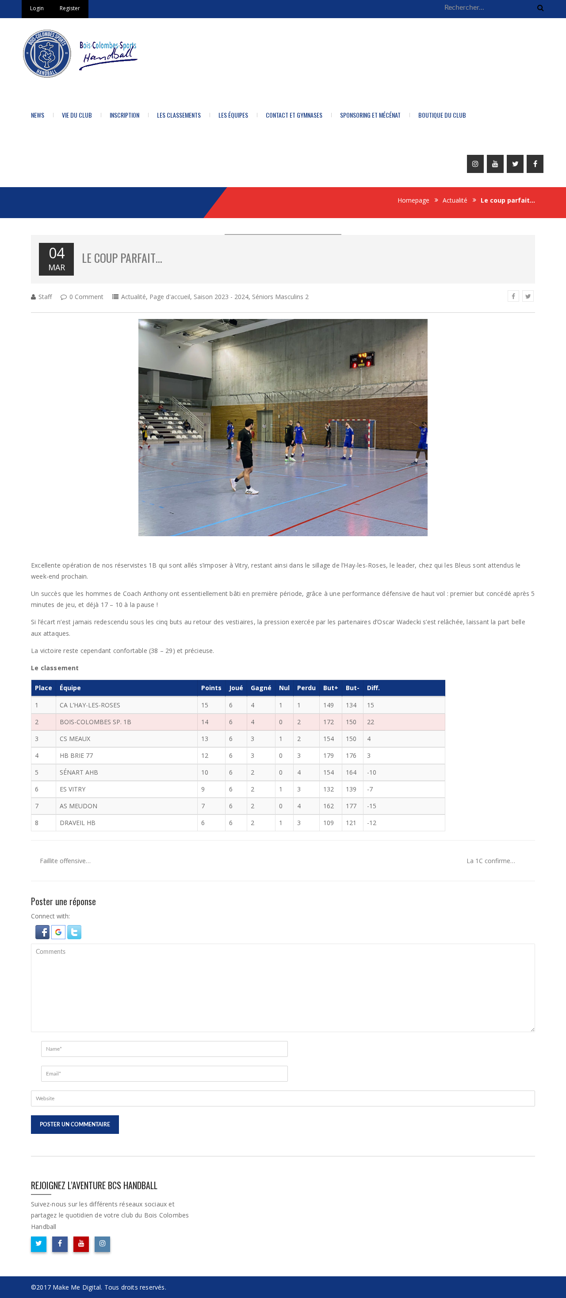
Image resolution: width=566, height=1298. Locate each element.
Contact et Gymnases (294, 114)
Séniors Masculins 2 (280, 296)
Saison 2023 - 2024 (221, 296)
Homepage (413, 200)
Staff (45, 296)
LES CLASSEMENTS (179, 114)
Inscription (124, 114)
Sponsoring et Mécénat (370, 114)
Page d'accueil (169, 296)
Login (37, 8)
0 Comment (86, 296)
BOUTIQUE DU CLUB (442, 114)
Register (70, 8)
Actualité (455, 200)
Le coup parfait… (122, 257)
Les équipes (233, 114)
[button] (43, 931)
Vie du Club (77, 114)
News (37, 114)
